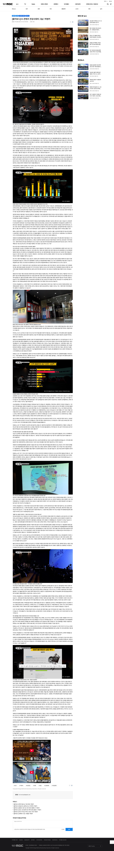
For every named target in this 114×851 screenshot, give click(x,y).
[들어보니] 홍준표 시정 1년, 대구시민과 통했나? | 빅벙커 (26, 808)
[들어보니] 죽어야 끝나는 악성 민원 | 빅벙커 (24, 804)
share (70, 22)
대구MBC (7, 4)
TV (25, 4)
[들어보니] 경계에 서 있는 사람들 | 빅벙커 (23, 813)
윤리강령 (32, 840)
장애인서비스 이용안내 (92, 4)
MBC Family (92, 846)
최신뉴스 (14, 9)
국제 (89, 9)
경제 (39, 9)
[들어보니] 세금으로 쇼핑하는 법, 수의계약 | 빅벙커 (25, 806)
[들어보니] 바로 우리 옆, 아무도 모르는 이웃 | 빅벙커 (26, 811)
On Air (110, 1)
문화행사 (56, 4)
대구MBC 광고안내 (62, 840)
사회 (51, 9)
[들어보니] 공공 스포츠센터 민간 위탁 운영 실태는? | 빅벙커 (27, 810)
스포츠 (76, 9)
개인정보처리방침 (47, 840)
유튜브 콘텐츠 (44, 4)
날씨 (101, 9)
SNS (105, 1)
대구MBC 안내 (15, 840)
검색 (107, 4)
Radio (33, 4)
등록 (69, 829)
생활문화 (63, 9)
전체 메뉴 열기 (111, 4)
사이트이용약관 (39, 840)
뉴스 (17, 4)
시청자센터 (78, 4)
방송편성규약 (26, 840)
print (73, 22)
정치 (27, 9)
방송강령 (21, 840)
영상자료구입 (54, 840)
